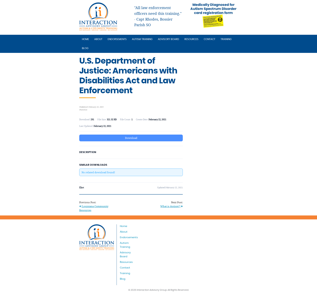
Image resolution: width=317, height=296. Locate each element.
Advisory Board (168, 39)
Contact (209, 39)
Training (226, 39)
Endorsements (117, 39)
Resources (191, 39)
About (98, 39)
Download (131, 138)
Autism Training (142, 39)
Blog (85, 48)
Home (85, 39)
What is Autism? (170, 206)
